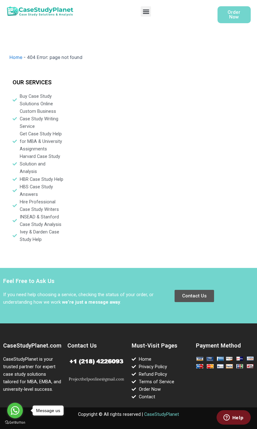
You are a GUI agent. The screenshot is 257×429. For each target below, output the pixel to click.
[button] (146, 11)
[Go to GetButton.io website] (15, 423)
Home (15, 57)
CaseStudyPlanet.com (32, 345)
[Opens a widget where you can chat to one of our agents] (233, 418)
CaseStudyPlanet (161, 414)
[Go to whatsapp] (15, 410)
